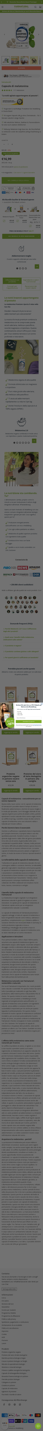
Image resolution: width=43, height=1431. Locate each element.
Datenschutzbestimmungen (37, 724)
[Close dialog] (42, 704)
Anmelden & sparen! (29, 721)
